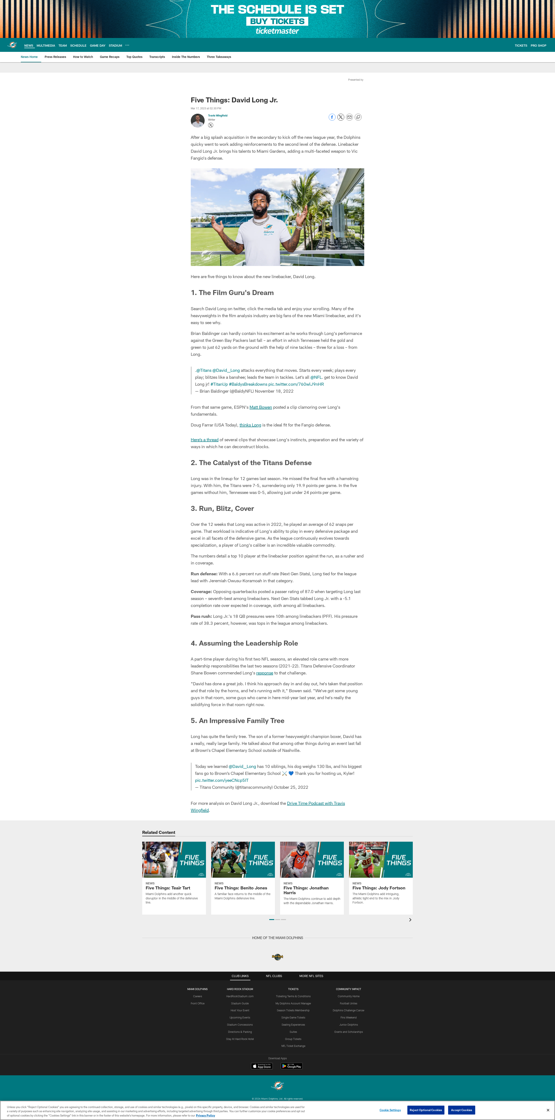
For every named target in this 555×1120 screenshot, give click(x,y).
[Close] (548, 1110)
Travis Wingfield (217, 115)
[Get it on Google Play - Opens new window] (291, 1068)
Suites (293, 1031)
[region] (277, 1110)
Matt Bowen (261, 407)
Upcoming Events (240, 1017)
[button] (272, 919)
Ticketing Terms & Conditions (293, 996)
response (264, 672)
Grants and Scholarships (348, 1031)
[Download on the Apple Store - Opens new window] (262, 1066)
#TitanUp (219, 384)
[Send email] (349, 119)
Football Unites (348, 1003)
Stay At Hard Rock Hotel (240, 1038)
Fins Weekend (349, 1017)
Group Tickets (293, 1038)
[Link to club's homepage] (12, 45)
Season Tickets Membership (293, 1010)
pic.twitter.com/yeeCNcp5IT (221, 780)
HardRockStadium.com (240, 996)
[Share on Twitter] (340, 119)
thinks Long (250, 424)
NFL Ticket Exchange (293, 1045)
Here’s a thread (205, 439)
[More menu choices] (127, 45)
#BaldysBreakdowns (248, 384)
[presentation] (411, 920)
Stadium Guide (240, 1003)
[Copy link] (358, 117)
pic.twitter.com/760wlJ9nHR (296, 384)
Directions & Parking (240, 1031)
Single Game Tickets (293, 1017)
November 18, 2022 (274, 391)
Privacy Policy (205, 1115)
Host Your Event (240, 1010)
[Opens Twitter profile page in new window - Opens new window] (210, 125)
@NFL (316, 377)
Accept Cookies (461, 1110)
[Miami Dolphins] (277, 1086)
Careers (197, 996)
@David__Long (226, 370)
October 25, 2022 (291, 787)
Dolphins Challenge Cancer (348, 1010)
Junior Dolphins (348, 1024)
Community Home (348, 996)
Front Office (197, 1003)
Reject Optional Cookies (426, 1110)
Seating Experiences (293, 1024)
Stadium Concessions (240, 1024)
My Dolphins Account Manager (293, 1003)
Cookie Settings (390, 1110)
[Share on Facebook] (332, 119)
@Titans (203, 370)
